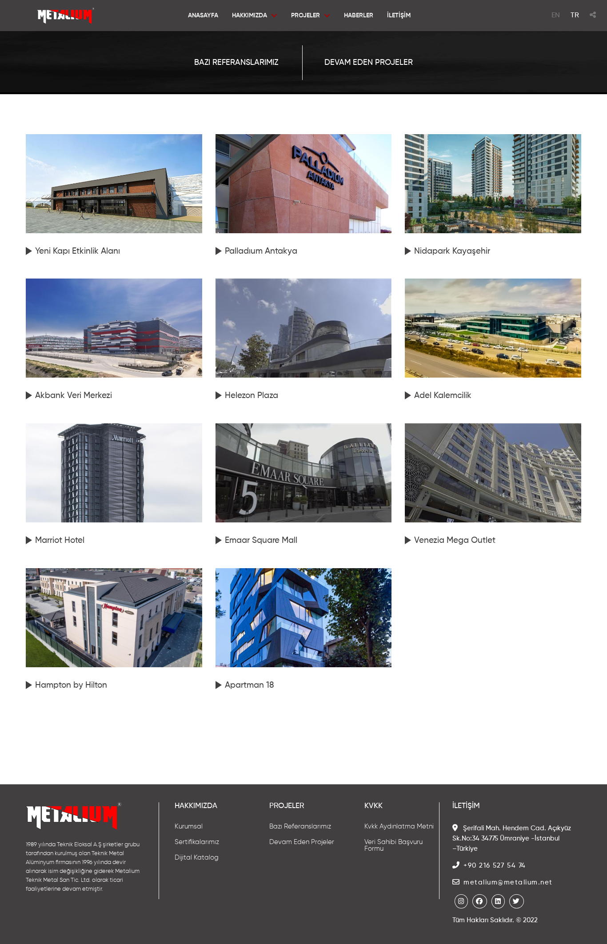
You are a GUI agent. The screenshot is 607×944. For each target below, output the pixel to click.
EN (555, 15)
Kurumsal (189, 826)
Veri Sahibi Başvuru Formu (393, 845)
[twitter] (516, 901)
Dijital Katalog (197, 857)
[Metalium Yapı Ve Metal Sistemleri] (66, 22)
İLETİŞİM (398, 15)
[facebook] (479, 901)
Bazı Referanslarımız (300, 826)
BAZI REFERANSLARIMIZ (236, 63)
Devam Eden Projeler (301, 842)
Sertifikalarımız (197, 842)
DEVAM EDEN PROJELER (368, 63)
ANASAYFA (203, 15)
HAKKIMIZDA (249, 15)
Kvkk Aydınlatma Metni (399, 826)
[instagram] (461, 901)
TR (575, 15)
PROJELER (305, 15)
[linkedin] (498, 901)
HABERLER (358, 15)
